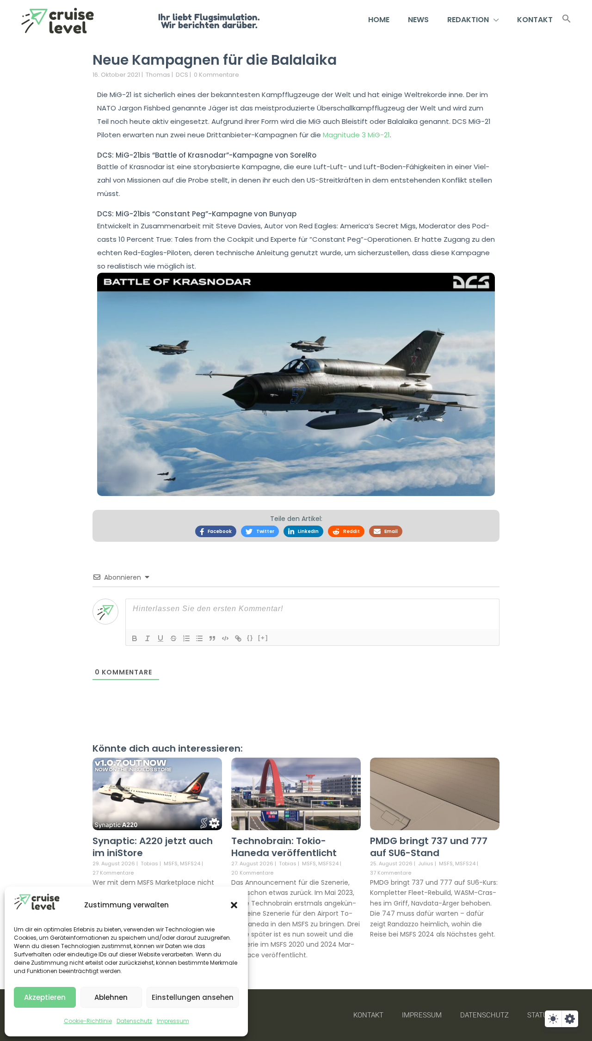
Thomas (158, 74)
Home (378, 19)
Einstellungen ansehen (193, 997)
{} (250, 637)
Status (539, 1015)
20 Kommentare (252, 872)
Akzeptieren (45, 997)
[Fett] (134, 638)
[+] (263, 637)
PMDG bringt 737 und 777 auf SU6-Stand (428, 846)
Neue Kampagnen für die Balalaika (214, 60)
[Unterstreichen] (160, 638)
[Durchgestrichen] (173, 638)
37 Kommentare (390, 872)
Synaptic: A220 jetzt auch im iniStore (152, 846)
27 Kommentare (113, 872)
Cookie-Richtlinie (88, 1021)
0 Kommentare (216, 74)
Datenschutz (134, 1021)
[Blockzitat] (212, 638)
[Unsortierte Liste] (199, 638)
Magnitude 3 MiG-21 (356, 135)
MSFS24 (190, 863)
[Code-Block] (225, 638)
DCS (182, 75)
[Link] (238, 638)
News (418, 19)
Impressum (173, 1021)
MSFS (171, 863)
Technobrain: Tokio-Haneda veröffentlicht (284, 846)
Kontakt (535, 19)
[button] (234, 905)
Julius (425, 863)
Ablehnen (111, 997)
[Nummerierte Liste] (186, 638)
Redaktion (468, 19)
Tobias (149, 863)
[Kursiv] (147, 638)
